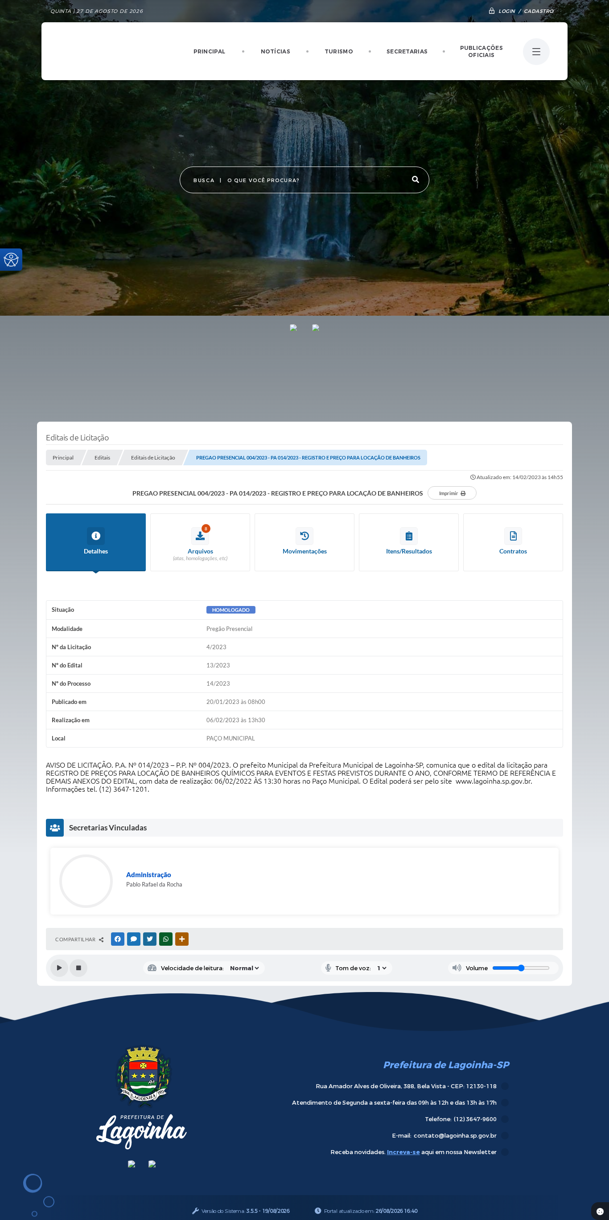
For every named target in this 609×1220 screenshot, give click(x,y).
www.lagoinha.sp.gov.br (493, 781)
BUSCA (203, 180)
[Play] (59, 968)
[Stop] (78, 968)
